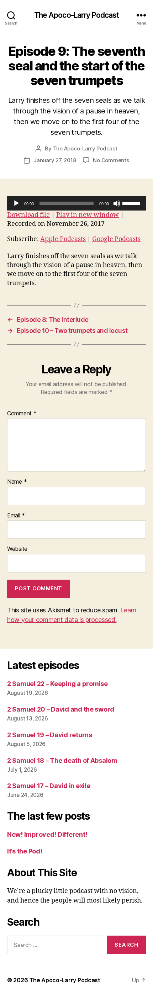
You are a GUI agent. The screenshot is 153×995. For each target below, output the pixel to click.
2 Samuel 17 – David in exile (48, 785)
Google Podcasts (116, 239)
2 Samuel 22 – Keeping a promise (57, 683)
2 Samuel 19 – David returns (49, 735)
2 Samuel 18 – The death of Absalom (62, 760)
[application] (76, 203)
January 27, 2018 (54, 160)
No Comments (111, 160)
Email (16, 515)
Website (17, 549)
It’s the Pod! (24, 851)
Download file (28, 215)
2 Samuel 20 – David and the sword (60, 709)
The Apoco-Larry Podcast (76, 15)
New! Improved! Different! (47, 834)
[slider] (132, 202)
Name (17, 482)
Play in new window (87, 215)
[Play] (16, 203)
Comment (22, 413)
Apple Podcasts (63, 239)
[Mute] (116, 203)
